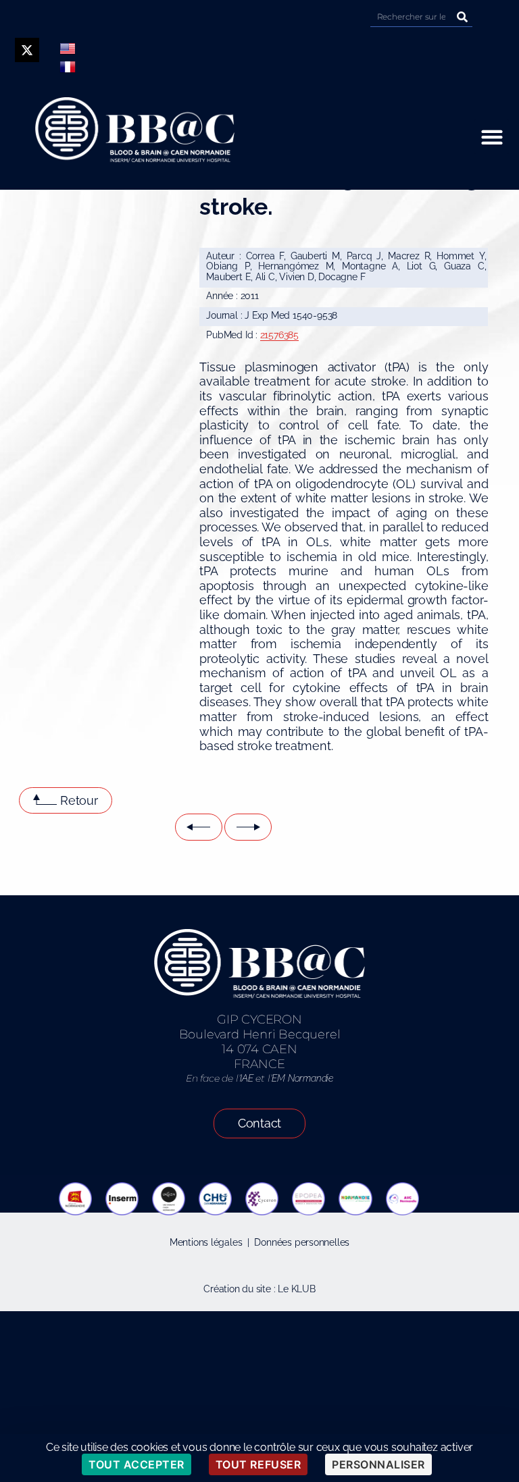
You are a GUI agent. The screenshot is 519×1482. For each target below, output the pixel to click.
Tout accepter (136, 1464)
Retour (79, 800)
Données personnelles (301, 1242)
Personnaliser (378, 1464)
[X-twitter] (27, 50)
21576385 (279, 334)
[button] (491, 137)
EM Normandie (302, 1078)
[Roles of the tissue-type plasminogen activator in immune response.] (248, 827)
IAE (246, 1078)
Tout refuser (258, 1464)
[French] (67, 67)
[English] (67, 49)
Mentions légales (206, 1242)
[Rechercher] (462, 16)
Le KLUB (297, 1288)
